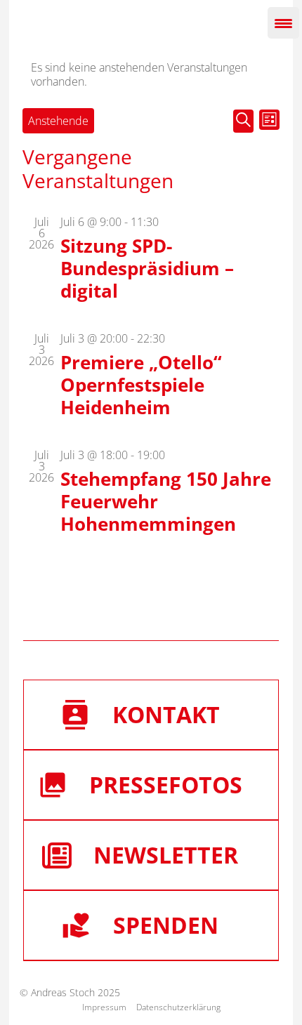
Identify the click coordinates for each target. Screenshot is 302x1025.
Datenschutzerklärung (178, 1007)
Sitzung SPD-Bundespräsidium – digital (147, 268)
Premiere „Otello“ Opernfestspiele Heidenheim (141, 385)
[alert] (150, 74)
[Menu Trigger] (283, 23)
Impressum (104, 1007)
